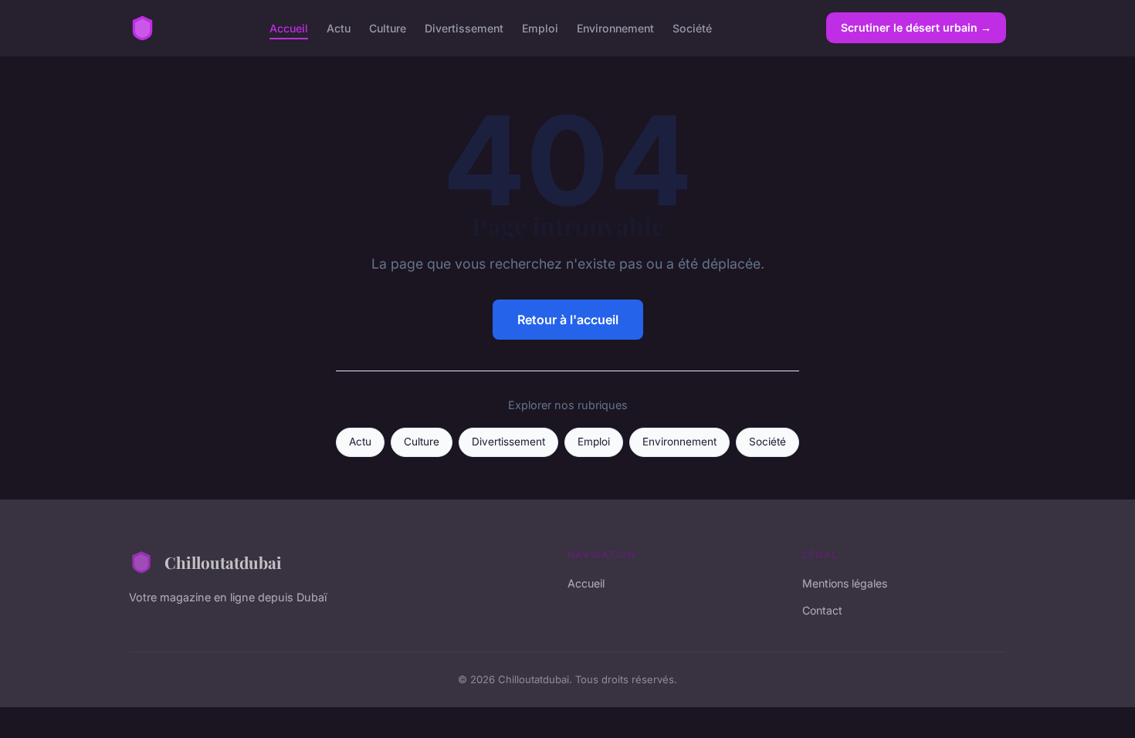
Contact (822, 610)
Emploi (540, 27)
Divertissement (464, 27)
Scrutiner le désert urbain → (916, 27)
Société (692, 27)
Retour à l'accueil (567, 319)
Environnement (615, 27)
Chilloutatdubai (223, 562)
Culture (387, 27)
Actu (339, 27)
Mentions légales (844, 583)
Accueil (288, 27)
